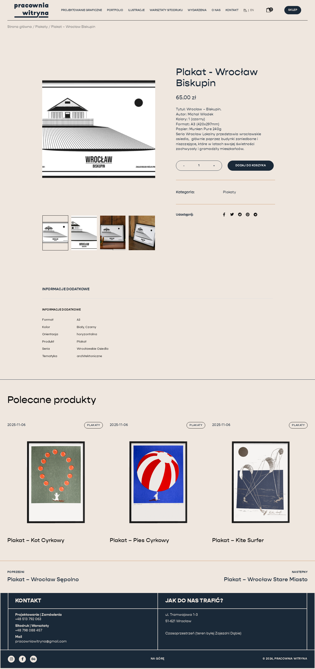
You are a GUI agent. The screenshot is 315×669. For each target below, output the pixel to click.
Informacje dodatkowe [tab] (65, 289)
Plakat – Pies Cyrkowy (139, 540)
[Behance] (33, 659)
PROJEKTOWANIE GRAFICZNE (81, 10)
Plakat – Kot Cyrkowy (35, 540)
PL (245, 10)
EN (252, 10)
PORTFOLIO (115, 10)
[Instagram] (11, 659)
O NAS (216, 10)
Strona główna (19, 27)
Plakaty (41, 27)
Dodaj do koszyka (250, 165)
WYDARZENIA (197, 10)
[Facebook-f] (22, 659)
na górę (157, 658)
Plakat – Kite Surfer (238, 540)
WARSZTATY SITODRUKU (166, 10)
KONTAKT (232, 10)
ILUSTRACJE (136, 10)
